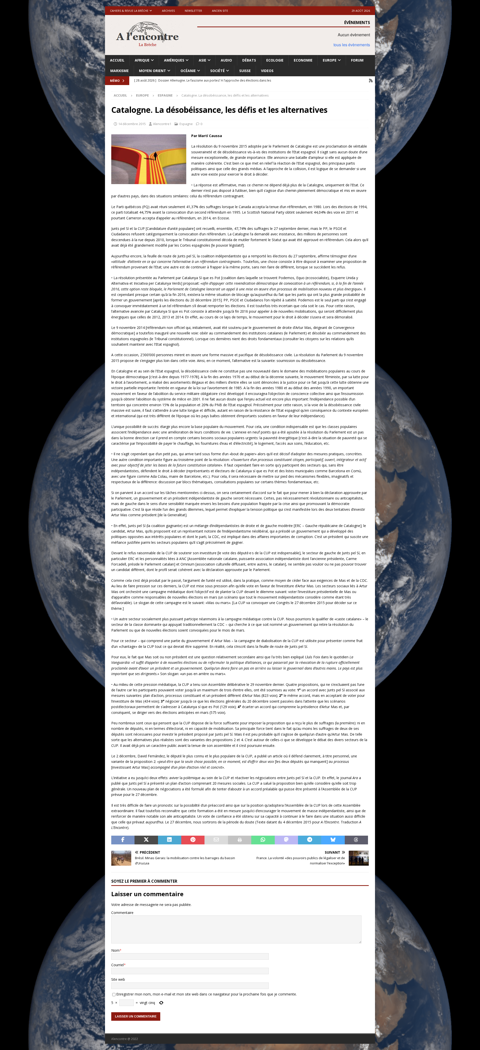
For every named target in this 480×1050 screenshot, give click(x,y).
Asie (202, 60)
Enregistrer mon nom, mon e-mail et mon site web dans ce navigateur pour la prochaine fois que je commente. (206, 994)
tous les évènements (352, 45)
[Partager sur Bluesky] (332, 840)
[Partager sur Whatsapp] (262, 840)
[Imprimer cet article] (239, 840)
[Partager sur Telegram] (309, 840)
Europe (329, 60)
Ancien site (220, 11)
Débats (249, 60)
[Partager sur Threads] (356, 840)
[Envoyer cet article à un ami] (216, 840)
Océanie (188, 70)
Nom (115, 950)
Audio (226, 60)
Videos (267, 70)
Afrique (142, 60)
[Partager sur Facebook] (122, 840)
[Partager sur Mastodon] (286, 840)
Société (217, 70)
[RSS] (370, 80)
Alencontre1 (162, 124)
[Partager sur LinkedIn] (169, 840)
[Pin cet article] (192, 840)
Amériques (174, 60)
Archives (168, 11)
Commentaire (122, 912)
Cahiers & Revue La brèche (129, 11)
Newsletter (193, 11)
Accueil (117, 60)
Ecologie (275, 60)
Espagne (186, 124)
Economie (303, 60)
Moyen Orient (152, 70)
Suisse (245, 70)
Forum (357, 60)
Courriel (117, 964)
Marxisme (119, 70)
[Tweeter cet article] (146, 840)
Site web (118, 979)
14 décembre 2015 (132, 124)
